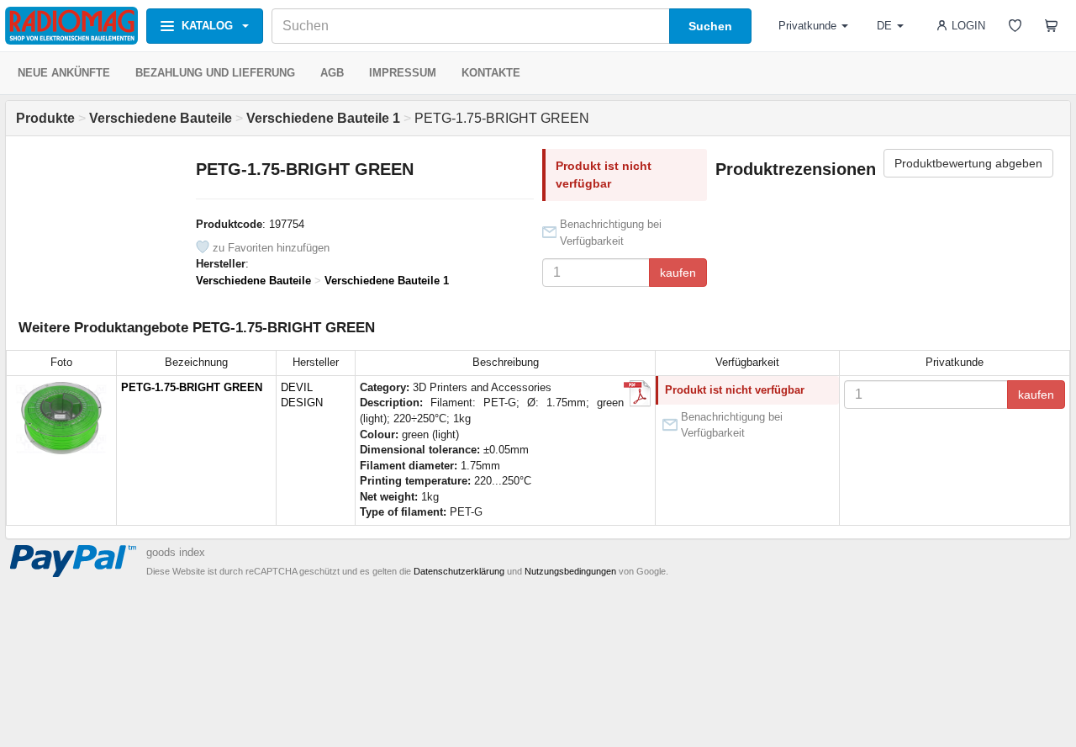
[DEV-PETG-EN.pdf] (637, 393)
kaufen (678, 272)
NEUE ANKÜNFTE (64, 72)
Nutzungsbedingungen (570, 571)
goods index (175, 552)
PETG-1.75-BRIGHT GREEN (191, 387)
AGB (332, 72)
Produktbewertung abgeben (968, 163)
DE (884, 25)
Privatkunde (807, 25)
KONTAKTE (491, 72)
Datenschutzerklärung (459, 571)
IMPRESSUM (402, 72)
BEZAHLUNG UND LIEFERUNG (215, 72)
